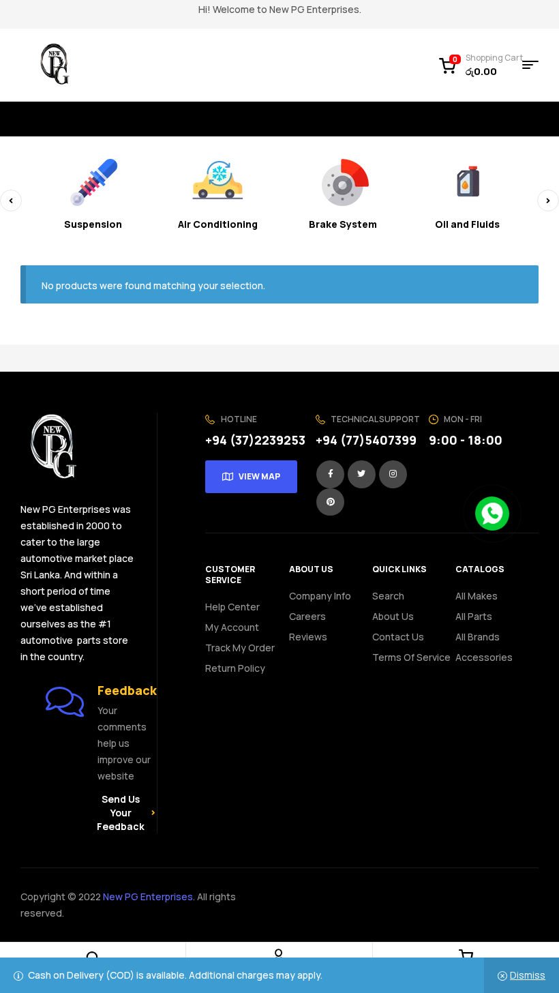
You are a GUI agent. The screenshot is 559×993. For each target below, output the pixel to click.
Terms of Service (411, 657)
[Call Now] (492, 513)
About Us (393, 616)
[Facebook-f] (330, 474)
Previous (11, 200)
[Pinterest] (330, 502)
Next (548, 200)
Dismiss (527, 974)
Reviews (308, 636)
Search (388, 595)
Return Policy (235, 668)
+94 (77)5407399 (366, 440)
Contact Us (398, 636)
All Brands (477, 636)
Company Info (320, 595)
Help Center (232, 606)
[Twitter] (362, 474)
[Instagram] (393, 474)
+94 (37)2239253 (255, 440)
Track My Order (240, 647)
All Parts (473, 616)
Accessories (484, 657)
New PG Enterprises (148, 896)
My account (232, 627)
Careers (307, 616)
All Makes (476, 595)
